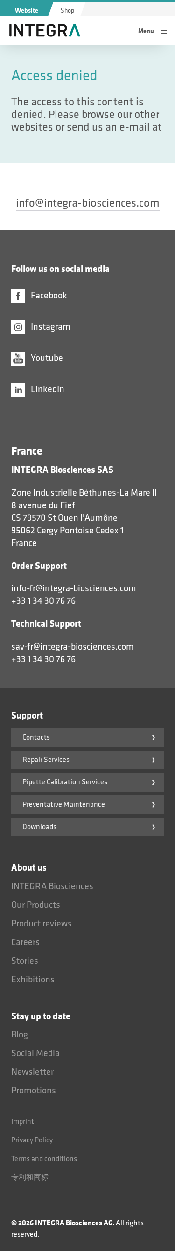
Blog (19, 1034)
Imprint (22, 1121)
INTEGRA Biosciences (52, 886)
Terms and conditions (44, 1158)
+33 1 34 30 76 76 (43, 601)
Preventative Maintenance (63, 804)
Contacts (36, 737)
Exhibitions (33, 979)
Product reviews (41, 923)
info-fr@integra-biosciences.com (73, 588)
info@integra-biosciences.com (88, 203)
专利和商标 (30, 1177)
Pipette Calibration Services (64, 782)
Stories (24, 961)
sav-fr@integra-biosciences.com (72, 646)
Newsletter (32, 1072)
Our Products (35, 905)
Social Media (35, 1053)
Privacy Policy (32, 1140)
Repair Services (46, 759)
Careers (25, 942)
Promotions (33, 1090)
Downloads (39, 826)
